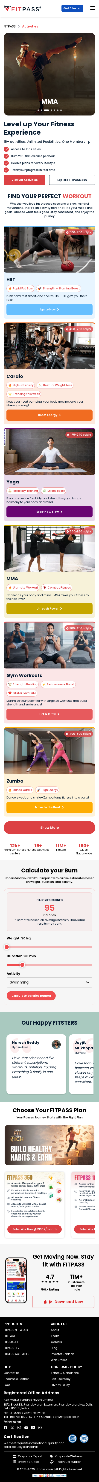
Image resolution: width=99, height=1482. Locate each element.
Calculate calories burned (31, 996)
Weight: (19, 938)
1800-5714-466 (31, 1417)
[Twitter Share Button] (12, 1427)
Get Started (72, 8)
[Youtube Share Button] (26, 1427)
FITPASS (10, 26)
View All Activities (25, 180)
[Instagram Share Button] (19, 1427)
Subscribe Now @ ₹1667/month (35, 1229)
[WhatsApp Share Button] (40, 1427)
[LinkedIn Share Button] (33, 1427)
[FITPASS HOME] (23, 8)
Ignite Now (47, 309)
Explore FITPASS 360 (72, 180)
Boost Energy (47, 415)
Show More (49, 827)
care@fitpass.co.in (66, 1417)
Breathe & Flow (47, 512)
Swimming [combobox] (19, 982)
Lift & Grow (47, 714)
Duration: (21, 956)
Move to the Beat (47, 807)
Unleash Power (47, 608)
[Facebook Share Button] (5, 1427)
